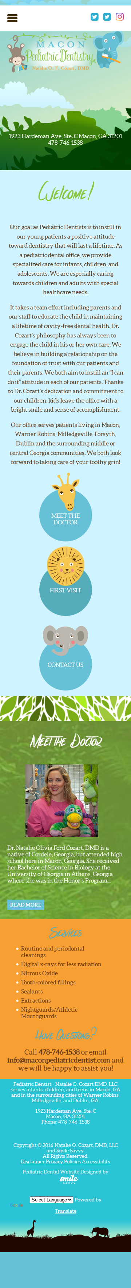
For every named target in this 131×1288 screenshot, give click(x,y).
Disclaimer (33, 1161)
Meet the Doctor (65, 518)
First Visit (65, 590)
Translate (65, 1211)
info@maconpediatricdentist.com (58, 1060)
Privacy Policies (63, 1161)
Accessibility (96, 1161)
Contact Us (65, 664)
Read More (25, 905)
